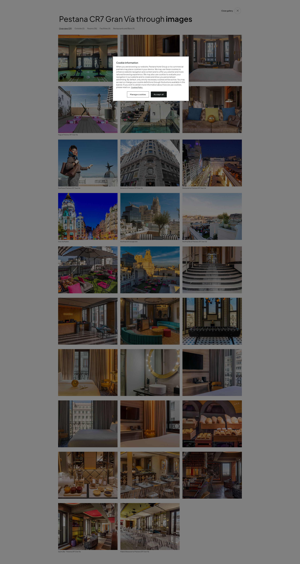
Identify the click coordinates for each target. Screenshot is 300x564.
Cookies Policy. (137, 87)
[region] (151, 78)
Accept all (159, 94)
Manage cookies (138, 94)
